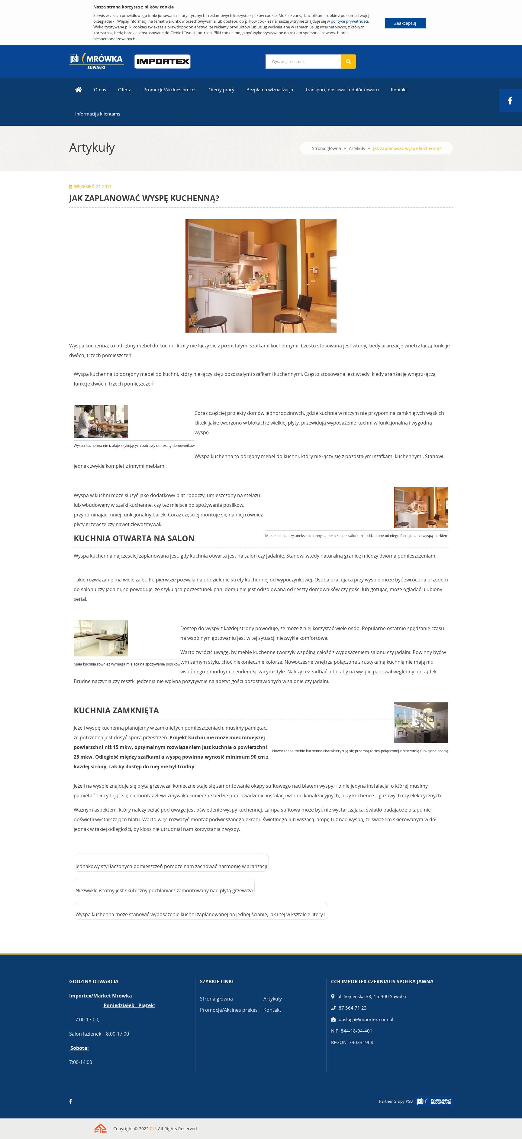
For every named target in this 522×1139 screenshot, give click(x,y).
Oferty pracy (221, 89)
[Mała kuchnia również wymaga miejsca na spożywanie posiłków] (101, 638)
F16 (153, 1128)
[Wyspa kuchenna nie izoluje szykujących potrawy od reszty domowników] (101, 421)
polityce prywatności (349, 21)
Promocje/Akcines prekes (169, 89)
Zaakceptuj (405, 23)
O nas (100, 89)
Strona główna (326, 148)
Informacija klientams (97, 114)
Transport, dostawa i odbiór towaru (342, 89)
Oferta (124, 89)
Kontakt (399, 89)
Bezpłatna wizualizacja (269, 89)
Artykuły (357, 148)
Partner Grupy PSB (396, 1101)
